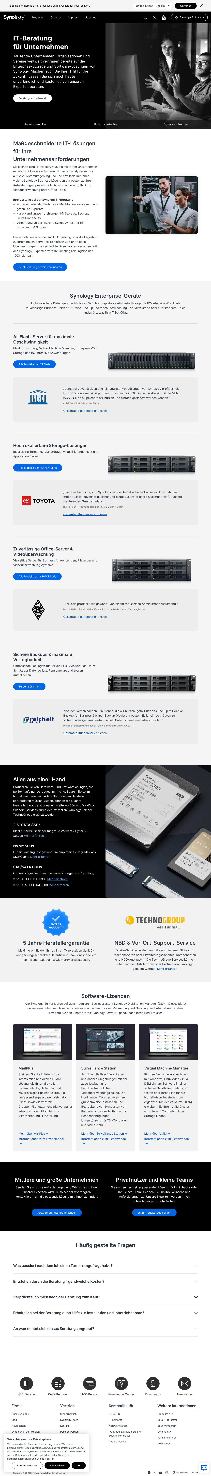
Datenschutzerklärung (19, 1458)
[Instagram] (167, 1473)
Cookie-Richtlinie (46, 1458)
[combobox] (152, 6)
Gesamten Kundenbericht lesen (85, 410)
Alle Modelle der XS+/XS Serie (37, 576)
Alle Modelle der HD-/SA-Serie (38, 467)
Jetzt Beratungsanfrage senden (56, 1212)
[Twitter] (155, 1473)
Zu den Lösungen (29, 686)
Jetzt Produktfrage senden (154, 1212)
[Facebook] (149, 1473)
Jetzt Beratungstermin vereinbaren (40, 267)
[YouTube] (160, 1473)
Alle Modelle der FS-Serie (34, 364)
